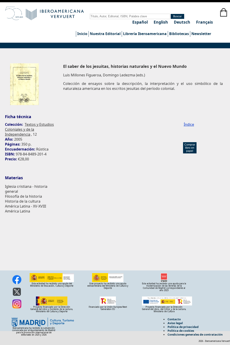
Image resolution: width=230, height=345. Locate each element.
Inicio (82, 33)
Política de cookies (181, 331)
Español (140, 22)
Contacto (174, 319)
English (161, 22)
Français (204, 22)
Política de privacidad (183, 327)
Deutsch (182, 22)
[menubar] (144, 34)
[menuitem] (82, 34)
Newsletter (201, 33)
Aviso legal (175, 323)
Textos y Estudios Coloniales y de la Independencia (29, 129)
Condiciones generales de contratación (195, 334)
